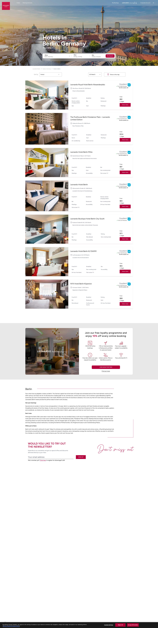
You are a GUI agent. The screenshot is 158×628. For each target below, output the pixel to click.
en (154, 3)
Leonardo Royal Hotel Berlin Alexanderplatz (87, 84)
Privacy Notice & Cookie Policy (11, 626)
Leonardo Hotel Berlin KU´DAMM (83, 251)
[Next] (67, 95)
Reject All (120, 625)
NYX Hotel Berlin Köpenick (81, 284)
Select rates (125, 105)
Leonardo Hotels (36, 68)
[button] (46, 95)
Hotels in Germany (47, 68)
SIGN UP (80, 457)
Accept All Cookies (133, 625)
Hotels (18, 3)
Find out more (106, 371)
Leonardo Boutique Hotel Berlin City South (87, 219)
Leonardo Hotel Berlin (79, 184)
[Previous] (26, 95)
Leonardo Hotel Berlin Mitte (81, 152)
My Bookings (115, 3)
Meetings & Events (27, 3)
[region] (79, 625)
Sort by (36, 74)
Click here (43, 460)
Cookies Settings (108, 625)
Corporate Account (145, 3)
